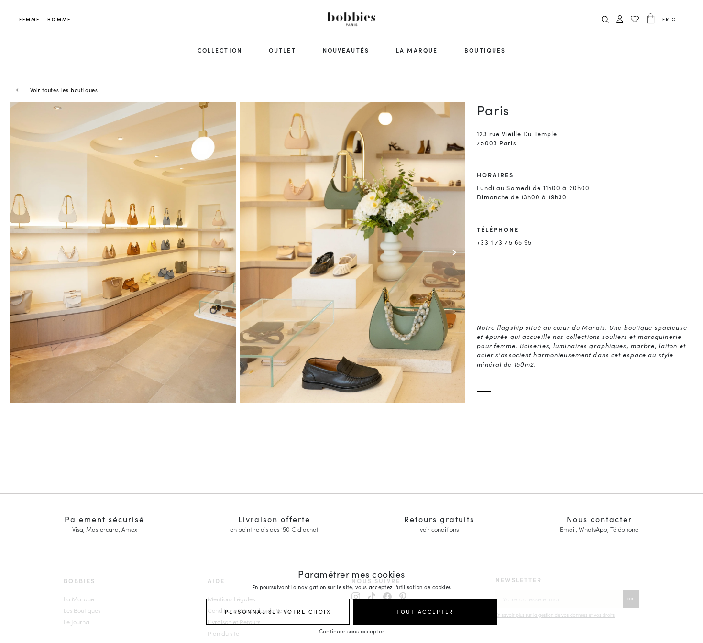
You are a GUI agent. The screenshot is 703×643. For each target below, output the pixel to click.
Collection (220, 50)
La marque (417, 50)
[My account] (619, 19)
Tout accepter (425, 611)
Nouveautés (346, 50)
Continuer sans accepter (351, 631)
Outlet (282, 50)
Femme (29, 19)
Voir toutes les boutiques (64, 90)
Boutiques (484, 50)
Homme (58, 19)
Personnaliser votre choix (278, 611)
